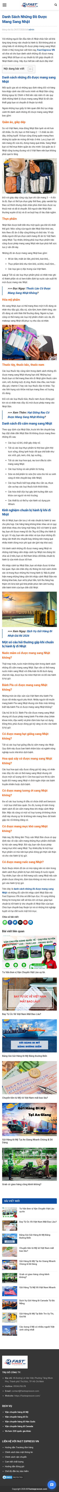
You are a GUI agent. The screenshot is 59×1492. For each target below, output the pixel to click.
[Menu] (4, 5)
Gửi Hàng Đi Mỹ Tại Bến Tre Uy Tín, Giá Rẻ (36, 1315)
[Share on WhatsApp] (4, 922)
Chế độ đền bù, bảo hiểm (17, 1471)
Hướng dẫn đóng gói (14, 1466)
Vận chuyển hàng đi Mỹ (16, 1412)
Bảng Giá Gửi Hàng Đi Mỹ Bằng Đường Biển (34, 1236)
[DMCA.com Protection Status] (13, 1477)
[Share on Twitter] (15, 922)
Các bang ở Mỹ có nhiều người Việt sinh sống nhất (36, 1328)
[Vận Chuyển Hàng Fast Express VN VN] (29, 5)
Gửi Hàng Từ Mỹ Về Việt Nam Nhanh (37, 1287)
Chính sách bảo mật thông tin (19, 1452)
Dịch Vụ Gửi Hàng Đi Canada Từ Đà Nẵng (37, 1302)
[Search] (56, 4)
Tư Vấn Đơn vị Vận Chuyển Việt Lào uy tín (36, 1210)
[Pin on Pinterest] (25, 922)
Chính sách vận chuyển (16, 1457)
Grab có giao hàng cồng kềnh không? (34, 1275)
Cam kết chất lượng (14, 1461)
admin (31, 29)
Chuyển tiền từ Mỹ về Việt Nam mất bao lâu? (36, 1249)
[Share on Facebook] (10, 922)
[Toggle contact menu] (52, 1484)
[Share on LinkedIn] (30, 922)
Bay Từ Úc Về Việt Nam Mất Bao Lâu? (38, 1221)
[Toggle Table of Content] (29, 69)
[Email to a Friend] (20, 922)
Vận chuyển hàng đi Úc (16, 1417)
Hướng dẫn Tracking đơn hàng (19, 1447)
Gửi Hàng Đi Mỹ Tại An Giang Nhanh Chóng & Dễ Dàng (37, 1262)
